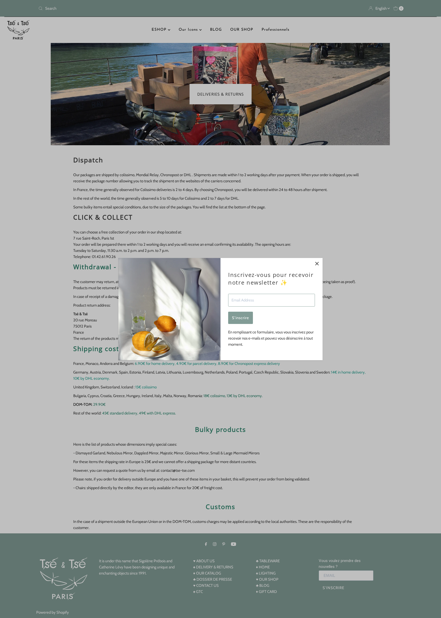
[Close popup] (316, 263)
